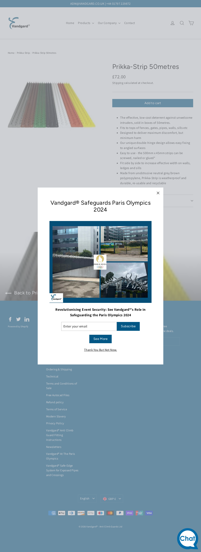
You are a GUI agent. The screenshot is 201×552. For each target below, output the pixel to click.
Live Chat (188, 539)
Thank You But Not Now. (100, 350)
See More (100, 339)
